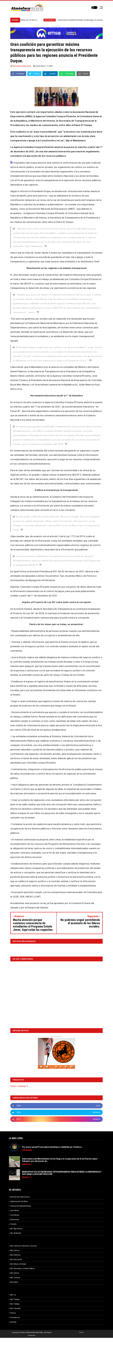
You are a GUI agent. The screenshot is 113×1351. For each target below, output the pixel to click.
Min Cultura (14, 1250)
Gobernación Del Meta (19, 1201)
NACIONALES (23, 20)
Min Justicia (15, 1278)
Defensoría (14, 1220)
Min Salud (14, 1282)
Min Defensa (15, 1255)
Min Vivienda (15, 1308)
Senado (13, 1322)
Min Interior (14, 1273)
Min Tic (13, 1295)
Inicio (81, 1332)
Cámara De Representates (20, 1206)
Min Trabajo (14, 1299)
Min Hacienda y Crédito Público (22, 1269)
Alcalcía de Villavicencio (20, 1197)
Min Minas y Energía (18, 1264)
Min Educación (16, 1259)
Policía (13, 1313)
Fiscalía (13, 1224)
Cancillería (14, 1210)
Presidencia (15, 1317)
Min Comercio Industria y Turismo (23, 1246)
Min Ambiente (15, 1233)
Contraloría (14, 1215)
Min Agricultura (16, 1229)
